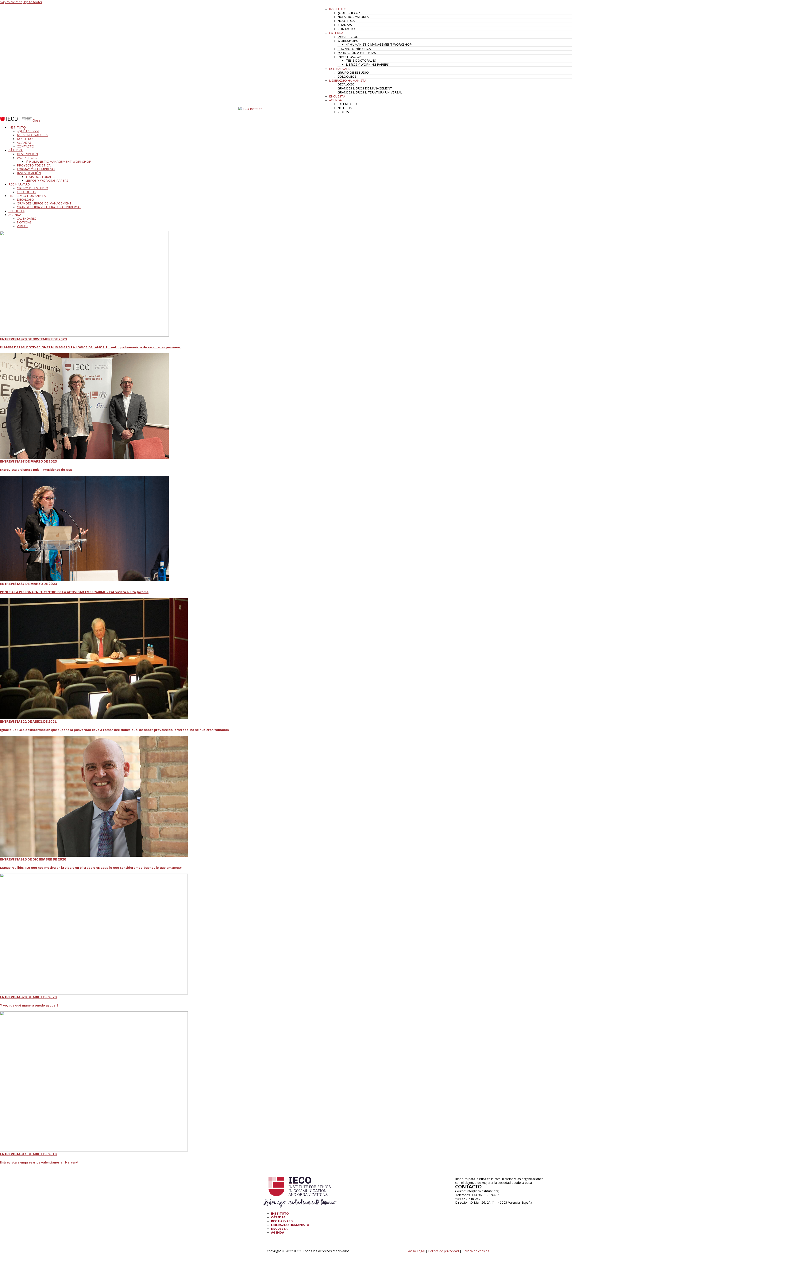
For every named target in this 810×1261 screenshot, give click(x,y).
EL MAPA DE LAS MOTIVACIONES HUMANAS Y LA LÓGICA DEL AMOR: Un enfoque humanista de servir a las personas (90, 347)
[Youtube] (460, 1209)
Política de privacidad (443, 1251)
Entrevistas (11, 339)
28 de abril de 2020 (40, 997)
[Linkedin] (472, 1209)
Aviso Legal (416, 1251)
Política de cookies (475, 1251)
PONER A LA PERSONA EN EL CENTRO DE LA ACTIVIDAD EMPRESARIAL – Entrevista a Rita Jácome (74, 592)
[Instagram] (483, 1209)
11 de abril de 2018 (40, 1154)
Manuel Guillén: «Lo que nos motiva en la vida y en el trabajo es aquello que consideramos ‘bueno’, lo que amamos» (91, 867)
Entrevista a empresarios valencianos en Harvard (39, 1162)
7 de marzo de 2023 (40, 461)
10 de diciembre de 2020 (44, 859)
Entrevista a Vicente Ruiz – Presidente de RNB (36, 469)
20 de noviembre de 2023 (45, 339)
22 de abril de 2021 (40, 722)
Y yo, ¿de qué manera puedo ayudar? (29, 1005)
